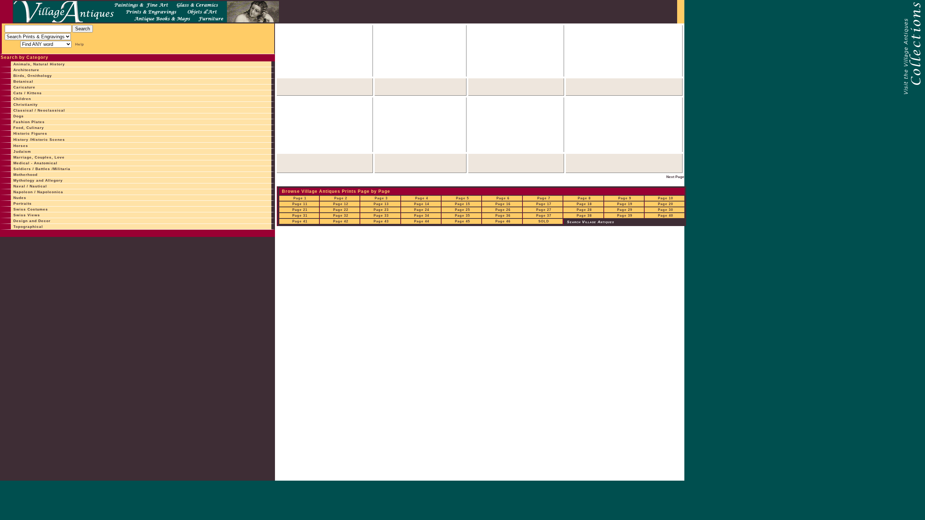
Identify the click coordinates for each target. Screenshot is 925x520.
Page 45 (462, 221)
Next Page (675, 177)
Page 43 (381, 221)
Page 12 (340, 204)
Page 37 (543, 215)
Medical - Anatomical (35, 163)
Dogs (18, 116)
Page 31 (299, 215)
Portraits (22, 203)
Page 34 (421, 215)
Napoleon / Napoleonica (38, 192)
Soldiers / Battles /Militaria (41, 169)
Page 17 (543, 204)
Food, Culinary (28, 128)
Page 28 (584, 210)
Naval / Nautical (30, 186)
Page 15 (462, 204)
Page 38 (584, 215)
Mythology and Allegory (38, 180)
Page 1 (299, 198)
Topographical (28, 227)
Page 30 (665, 210)
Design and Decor (32, 221)
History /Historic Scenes (39, 140)
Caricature (24, 87)
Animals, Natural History (39, 64)
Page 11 (299, 204)
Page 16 (503, 204)
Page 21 (299, 210)
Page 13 (381, 204)
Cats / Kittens (27, 93)
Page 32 (340, 215)
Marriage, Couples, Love (39, 157)
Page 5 (462, 198)
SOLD (543, 221)
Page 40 (665, 215)
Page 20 (665, 204)
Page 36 (503, 215)
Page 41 (299, 221)
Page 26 (503, 210)
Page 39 (624, 215)
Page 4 (421, 198)
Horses (20, 146)
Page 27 (543, 210)
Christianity (25, 105)
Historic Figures (30, 133)
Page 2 (340, 198)
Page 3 (381, 198)
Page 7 (543, 198)
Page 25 (462, 210)
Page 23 (381, 210)
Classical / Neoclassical (39, 110)
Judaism (22, 151)
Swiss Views (26, 215)
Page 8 (584, 198)
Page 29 (624, 210)
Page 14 (421, 204)
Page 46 (503, 221)
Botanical (23, 81)
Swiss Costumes (30, 209)
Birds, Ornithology (32, 76)
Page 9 (624, 198)
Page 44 (421, 221)
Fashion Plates (29, 122)
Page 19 (624, 204)
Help (79, 44)
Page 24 (421, 210)
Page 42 (340, 221)
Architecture (26, 70)
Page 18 (584, 204)
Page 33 (381, 215)
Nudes (19, 198)
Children (22, 99)
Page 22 (340, 210)
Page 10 (665, 198)
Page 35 (462, 215)
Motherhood (25, 175)
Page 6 (502, 198)
